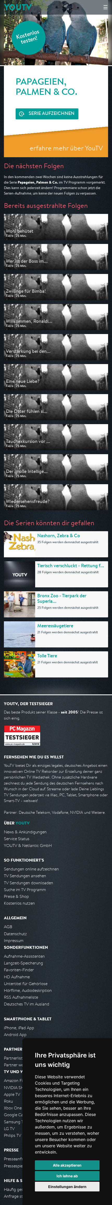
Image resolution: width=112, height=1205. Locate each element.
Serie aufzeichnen (51, 114)
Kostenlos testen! (28, 37)
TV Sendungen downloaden (28, 883)
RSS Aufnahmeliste (21, 997)
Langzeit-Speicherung (23, 963)
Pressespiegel (16, 1166)
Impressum (13, 940)
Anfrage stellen (18, 1196)
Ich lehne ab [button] (67, 1176)
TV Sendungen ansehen (25, 876)
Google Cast (15, 1115)
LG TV (9, 1128)
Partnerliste (14, 1058)
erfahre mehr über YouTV (66, 148)
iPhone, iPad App (19, 1028)
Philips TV (12, 1135)
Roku (8, 1101)
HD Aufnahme (17, 977)
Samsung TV (15, 1122)
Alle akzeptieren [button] (67, 1165)
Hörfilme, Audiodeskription (28, 990)
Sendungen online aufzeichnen (31, 869)
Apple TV (12, 1094)
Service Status (16, 838)
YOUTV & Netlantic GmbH (28, 845)
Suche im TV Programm (25, 889)
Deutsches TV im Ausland (26, 1004)
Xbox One (13, 1108)
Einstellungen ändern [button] (67, 1186)
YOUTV (18, 7)
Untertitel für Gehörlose (25, 983)
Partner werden (18, 1065)
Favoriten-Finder (19, 970)
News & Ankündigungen (25, 832)
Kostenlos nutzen (19, 903)
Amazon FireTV (17, 1080)
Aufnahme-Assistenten (24, 956)
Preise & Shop (16, 896)
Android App (15, 1034)
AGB (8, 926)
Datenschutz (15, 934)
